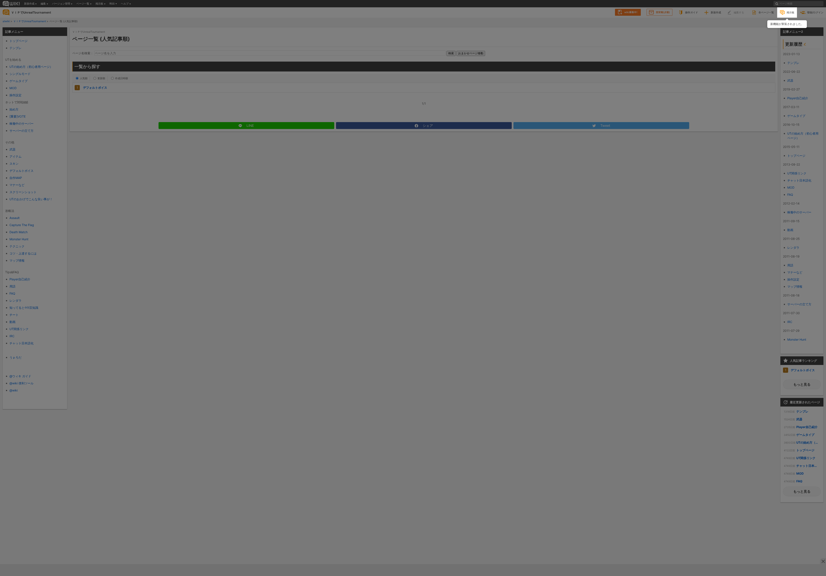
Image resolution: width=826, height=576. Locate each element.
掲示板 (790, 12)
